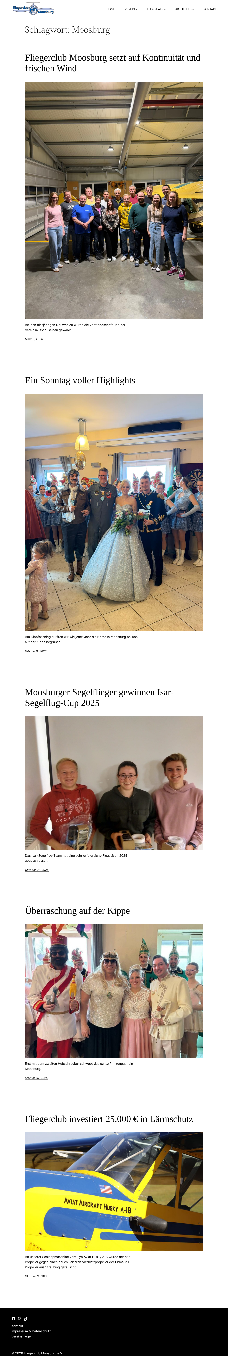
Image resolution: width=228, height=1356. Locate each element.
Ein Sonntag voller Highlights (80, 380)
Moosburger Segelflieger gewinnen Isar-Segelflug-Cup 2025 (99, 697)
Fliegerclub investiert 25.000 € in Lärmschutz (109, 1119)
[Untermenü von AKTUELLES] (193, 9)
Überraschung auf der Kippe (77, 911)
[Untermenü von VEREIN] (136, 9)
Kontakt (17, 1326)
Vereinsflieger (21, 1336)
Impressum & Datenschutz (31, 1331)
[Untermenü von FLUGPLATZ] (165, 9)
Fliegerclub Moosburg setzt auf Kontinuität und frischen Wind (112, 62)
